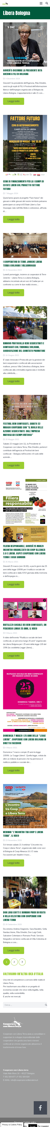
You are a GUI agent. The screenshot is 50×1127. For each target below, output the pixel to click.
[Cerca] (47, 3)
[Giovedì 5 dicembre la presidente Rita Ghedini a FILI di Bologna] (25, 44)
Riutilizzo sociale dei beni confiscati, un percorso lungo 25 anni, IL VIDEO (24, 626)
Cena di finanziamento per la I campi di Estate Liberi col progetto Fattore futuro (23, 185)
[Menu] (41, 3)
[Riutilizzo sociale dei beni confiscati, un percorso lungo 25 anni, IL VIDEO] (25, 609)
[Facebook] (40, 1108)
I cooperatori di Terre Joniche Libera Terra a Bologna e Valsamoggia (22, 263)
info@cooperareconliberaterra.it (24, 1080)
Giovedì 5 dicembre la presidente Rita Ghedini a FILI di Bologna (22, 72)
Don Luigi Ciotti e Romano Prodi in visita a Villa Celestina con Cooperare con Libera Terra (24, 916)
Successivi (22, 962)
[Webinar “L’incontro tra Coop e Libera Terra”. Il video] (25, 806)
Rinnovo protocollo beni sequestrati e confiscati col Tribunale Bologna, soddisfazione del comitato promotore (24, 347)
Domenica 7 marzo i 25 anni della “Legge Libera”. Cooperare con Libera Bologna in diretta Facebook (24, 739)
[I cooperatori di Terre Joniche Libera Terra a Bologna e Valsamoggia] (25, 245)
